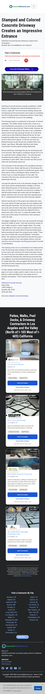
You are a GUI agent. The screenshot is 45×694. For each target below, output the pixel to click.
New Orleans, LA (34, 610)
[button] (5, 89)
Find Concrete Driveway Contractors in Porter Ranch (22, 56)
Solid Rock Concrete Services (12, 283)
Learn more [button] (17, 691)
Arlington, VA (11, 597)
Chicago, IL (11, 607)
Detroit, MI (34, 602)
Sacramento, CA (11, 625)
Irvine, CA (11, 610)
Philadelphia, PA (34, 617)
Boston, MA (11, 605)
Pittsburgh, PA (11, 622)
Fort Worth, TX (34, 605)
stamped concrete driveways (18, 296)
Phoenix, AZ (33, 620)
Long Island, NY (11, 612)
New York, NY (34, 612)
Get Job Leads (6, 662)
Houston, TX (33, 607)
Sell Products (6, 664)
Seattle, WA (11, 628)
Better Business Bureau (24, 576)
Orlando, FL (34, 615)
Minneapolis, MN (11, 620)
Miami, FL (11, 617)
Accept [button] (38, 688)
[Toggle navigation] (34, 6)
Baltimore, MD (11, 602)
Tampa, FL (11, 630)
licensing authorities (26, 574)
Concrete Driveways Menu (20, 69)
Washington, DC (11, 633)
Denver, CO (34, 600)
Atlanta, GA (11, 600)
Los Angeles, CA (11, 615)
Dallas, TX (33, 597)
